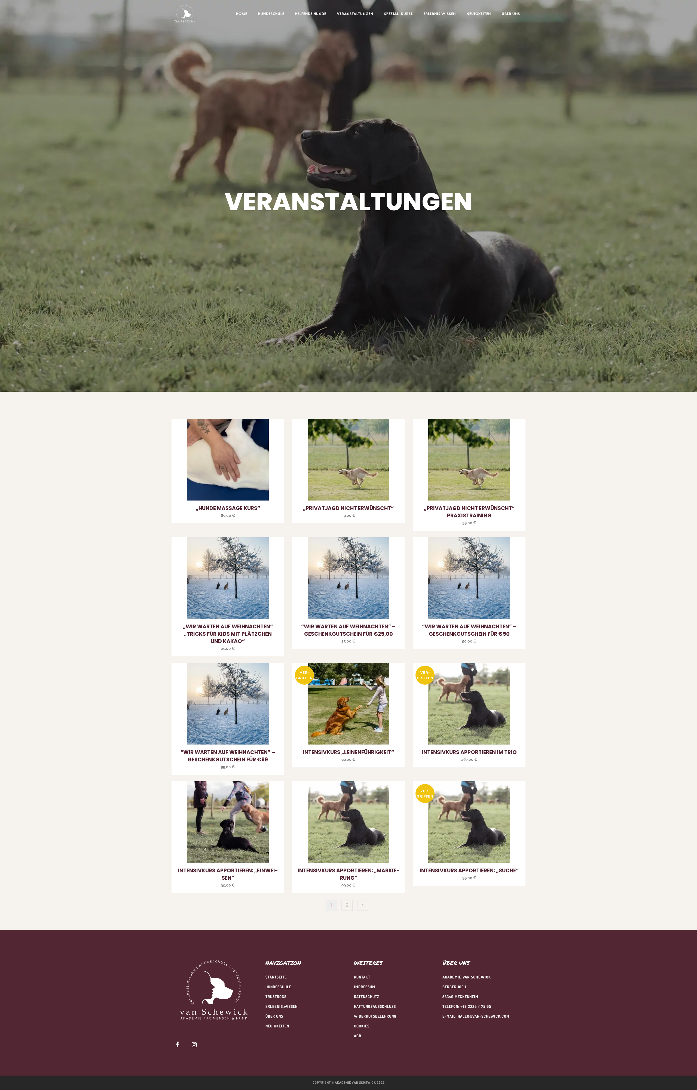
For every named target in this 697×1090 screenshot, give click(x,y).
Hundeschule (278, 986)
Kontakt (362, 977)
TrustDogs (275, 996)
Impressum (364, 986)
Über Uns (274, 1016)
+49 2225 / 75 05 (475, 1006)
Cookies (361, 1026)
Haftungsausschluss (375, 1006)
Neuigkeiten (277, 1026)
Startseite (276, 977)
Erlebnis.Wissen (281, 1006)
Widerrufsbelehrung (375, 1016)
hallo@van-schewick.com (483, 1016)
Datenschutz (366, 996)
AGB (357, 1035)
